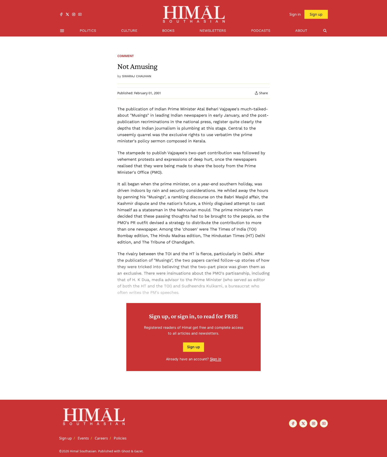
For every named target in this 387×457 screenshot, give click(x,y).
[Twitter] (67, 14)
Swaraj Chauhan (136, 76)
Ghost (125, 451)
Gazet (138, 451)
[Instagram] (74, 14)
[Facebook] (61, 14)
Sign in (215, 359)
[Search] (325, 30)
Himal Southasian (83, 451)
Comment (125, 56)
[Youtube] (80, 14)
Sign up (193, 347)
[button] (65, 438)
